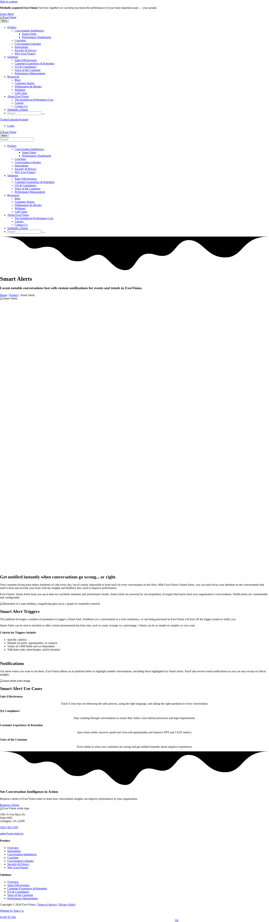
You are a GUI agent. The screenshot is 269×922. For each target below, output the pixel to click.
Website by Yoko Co (12, 910)
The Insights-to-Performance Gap (34, 99)
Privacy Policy (67, 904)
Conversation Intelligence (29, 30)
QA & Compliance (25, 66)
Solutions (12, 56)
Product (11, 27)
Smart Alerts (29, 33)
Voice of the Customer (27, 70)
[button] (7, 14)
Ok (176, 920)
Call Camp (21, 93)
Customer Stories (24, 83)
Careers (19, 102)
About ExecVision (18, 96)
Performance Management (30, 73)
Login (10, 125)
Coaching (20, 40)
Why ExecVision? (25, 53)
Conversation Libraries (28, 43)
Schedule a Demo (17, 109)
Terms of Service (47, 904)
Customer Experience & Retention (34, 63)
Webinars (20, 89)
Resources (13, 76)
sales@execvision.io (11, 833)
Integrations (21, 47)
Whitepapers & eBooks (28, 86)
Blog (17, 79)
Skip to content (8, 1)
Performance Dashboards (36, 37)
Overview (13, 847)
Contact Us (21, 106)
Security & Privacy (26, 50)
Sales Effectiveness (26, 60)
